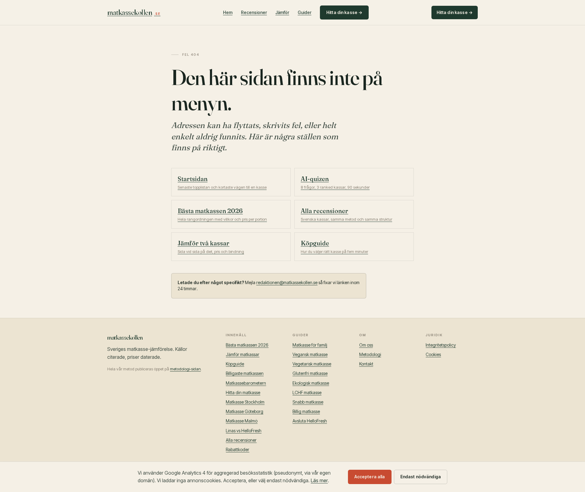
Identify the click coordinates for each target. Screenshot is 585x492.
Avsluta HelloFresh (309, 420)
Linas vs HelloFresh (243, 430)
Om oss (366, 345)
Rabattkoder (237, 449)
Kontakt (366, 363)
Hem (227, 12)
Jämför (282, 12)
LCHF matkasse (306, 392)
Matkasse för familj (309, 345)
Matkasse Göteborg (244, 411)
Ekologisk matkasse (310, 383)
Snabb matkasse (307, 402)
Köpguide (235, 363)
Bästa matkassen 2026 (247, 345)
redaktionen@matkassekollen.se (286, 282)
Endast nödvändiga (420, 476)
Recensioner (254, 12)
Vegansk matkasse (310, 354)
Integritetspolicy (441, 345)
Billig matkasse (306, 411)
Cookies (433, 354)
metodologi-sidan (185, 368)
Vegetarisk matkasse (311, 363)
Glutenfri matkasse (310, 373)
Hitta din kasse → (344, 12)
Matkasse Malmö (241, 420)
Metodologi (370, 354)
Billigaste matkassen (245, 373)
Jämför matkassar (242, 354)
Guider (304, 12)
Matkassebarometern (246, 383)
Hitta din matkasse (243, 392)
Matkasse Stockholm (245, 402)
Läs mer (319, 480)
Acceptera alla (369, 476)
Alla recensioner (241, 440)
